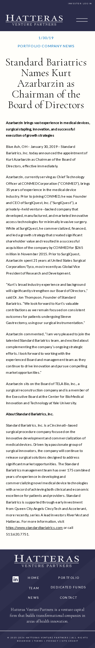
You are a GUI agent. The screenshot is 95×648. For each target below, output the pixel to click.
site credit (70, 641)
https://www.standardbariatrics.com (34, 528)
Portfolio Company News (46, 46)
